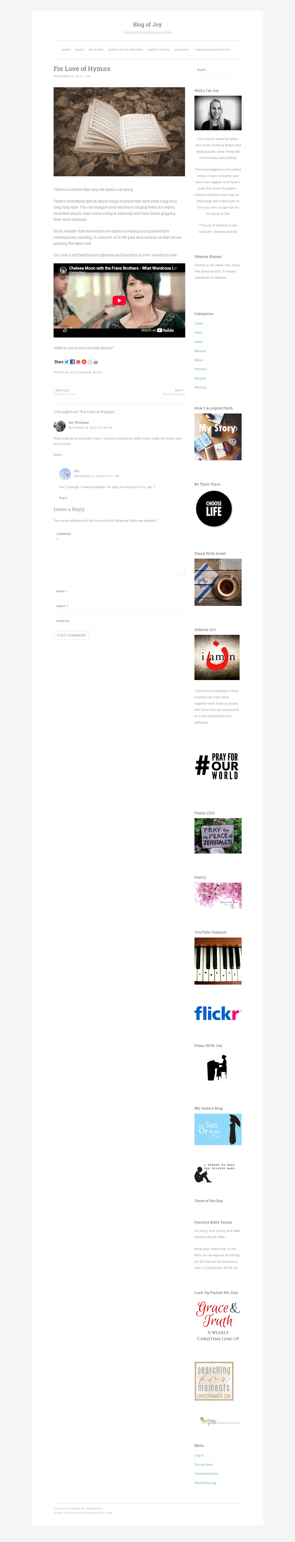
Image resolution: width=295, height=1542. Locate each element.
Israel (198, 342)
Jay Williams (78, 422)
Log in (199, 1455)
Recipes (200, 378)
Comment (63, 536)
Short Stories (159, 49)
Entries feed (203, 1464)
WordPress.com (100, 1512)
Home (66, 49)
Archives (181, 49)
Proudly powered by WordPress (78, 1508)
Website (62, 621)
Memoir (85, 372)
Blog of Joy (147, 24)
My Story (96, 49)
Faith (73, 372)
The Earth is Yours (64, 392)
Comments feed (206, 1473)
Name (61, 591)
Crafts (198, 323)
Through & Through (173, 392)
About (79, 49)
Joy (88, 76)
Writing (200, 387)
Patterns (200, 369)
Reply (58, 454)
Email (62, 606)
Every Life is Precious (125, 49)
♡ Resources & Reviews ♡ (213, 49)
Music (97, 372)
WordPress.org (205, 1483)
